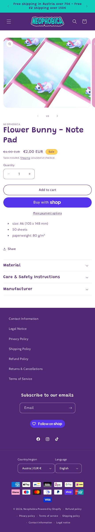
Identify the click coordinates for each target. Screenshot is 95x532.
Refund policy (73, 508)
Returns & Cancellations (26, 369)
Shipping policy (71, 515)
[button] (9, 21)
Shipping (25, 157)
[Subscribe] (70, 408)
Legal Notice (18, 329)
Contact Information (23, 319)
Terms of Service (20, 379)
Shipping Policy (20, 349)
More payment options (47, 213)
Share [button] (12, 249)
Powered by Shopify (49, 508)
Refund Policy (18, 359)
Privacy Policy (18, 339)
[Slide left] (38, 116)
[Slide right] (57, 116)
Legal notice (63, 522)
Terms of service (48, 515)
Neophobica (30, 508)
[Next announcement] (87, 6)
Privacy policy (27, 515)
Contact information (40, 522)
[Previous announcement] (8, 6)
